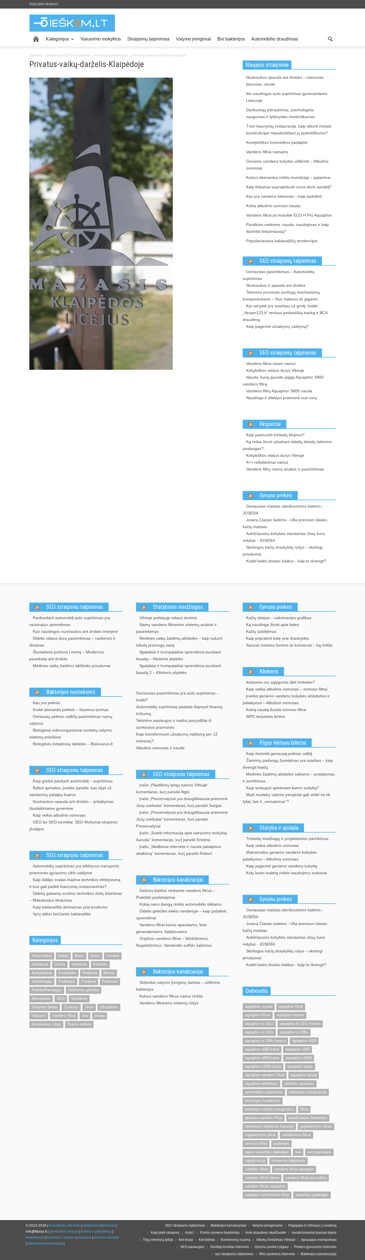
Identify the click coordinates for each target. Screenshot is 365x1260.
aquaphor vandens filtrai (264, 1075)
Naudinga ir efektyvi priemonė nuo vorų (281, 397)
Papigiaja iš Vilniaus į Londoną (312, 1225)
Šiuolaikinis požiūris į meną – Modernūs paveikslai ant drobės (66, 655)
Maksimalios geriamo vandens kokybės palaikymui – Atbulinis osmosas (280, 855)
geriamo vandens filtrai (263, 1118)
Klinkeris (268, 671)
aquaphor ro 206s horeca (265, 1041)
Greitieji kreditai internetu (229, 1247)
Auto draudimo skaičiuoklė (265, 1233)
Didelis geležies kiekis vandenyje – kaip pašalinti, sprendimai (181, 914)
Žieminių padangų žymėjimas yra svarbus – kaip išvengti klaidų (288, 764)
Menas (109, 973)
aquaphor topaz (300, 1066)
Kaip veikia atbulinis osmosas (59, 815)
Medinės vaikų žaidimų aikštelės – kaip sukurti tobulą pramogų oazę (179, 641)
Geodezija (40, 964)
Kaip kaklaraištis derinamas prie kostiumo (70, 907)
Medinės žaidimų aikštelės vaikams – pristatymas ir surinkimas (289, 777)
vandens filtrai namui (262, 1178)
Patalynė (88, 981)
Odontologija (42, 981)
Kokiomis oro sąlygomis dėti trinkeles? (280, 682)
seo (298, 1152)
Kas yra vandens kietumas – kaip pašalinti (284, 196)
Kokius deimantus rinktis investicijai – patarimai (288, 177)
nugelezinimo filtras (316, 1126)
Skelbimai (79, 998)
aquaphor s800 (297, 1049)
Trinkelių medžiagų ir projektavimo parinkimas (287, 838)
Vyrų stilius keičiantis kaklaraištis (62, 914)
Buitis (79, 956)
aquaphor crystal (258, 1006)
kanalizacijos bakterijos (308, 1118)
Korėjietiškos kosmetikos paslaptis (276, 142)
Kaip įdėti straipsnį (44, 4)
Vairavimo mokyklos (100, 39)
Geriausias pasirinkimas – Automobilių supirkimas (279, 275)
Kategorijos (56, 42)
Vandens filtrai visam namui (270, 363)
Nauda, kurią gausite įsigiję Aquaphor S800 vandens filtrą (283, 380)
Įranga (99, 1015)
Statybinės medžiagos (178, 606)
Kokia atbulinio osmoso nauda (273, 205)
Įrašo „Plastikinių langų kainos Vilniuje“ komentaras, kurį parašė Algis (172, 788)
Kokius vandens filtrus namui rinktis (171, 996)
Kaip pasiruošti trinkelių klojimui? (275, 435)
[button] (330, 38)
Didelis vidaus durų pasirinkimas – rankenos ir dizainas (72, 641)
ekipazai (84, 1237)
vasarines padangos (311, 1195)
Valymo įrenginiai (193, 39)
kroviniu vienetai (106, 1237)
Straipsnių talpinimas (148, 39)
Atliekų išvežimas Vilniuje (275, 1240)
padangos (281, 1143)
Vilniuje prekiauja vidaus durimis (168, 617)
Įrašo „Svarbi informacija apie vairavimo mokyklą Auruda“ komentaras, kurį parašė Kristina (181, 836)
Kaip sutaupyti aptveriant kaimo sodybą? (282, 788)
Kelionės (100, 964)
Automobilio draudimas (274, 39)
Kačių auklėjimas (261, 631)
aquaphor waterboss (261, 1083)
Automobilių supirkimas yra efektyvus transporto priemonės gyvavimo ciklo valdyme (74, 869)
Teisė (89, 1007)
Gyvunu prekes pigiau (272, 1247)
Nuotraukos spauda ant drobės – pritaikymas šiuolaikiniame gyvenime (71, 805)
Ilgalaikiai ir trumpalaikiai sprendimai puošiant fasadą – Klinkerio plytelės (178, 655)
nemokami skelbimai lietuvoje (269, 1126)
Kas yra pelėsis (46, 702)
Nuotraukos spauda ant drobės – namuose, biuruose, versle (285, 80)
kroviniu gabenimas (96, 1231)
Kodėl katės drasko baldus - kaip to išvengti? (286, 561)
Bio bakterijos (231, 39)
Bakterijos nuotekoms (70, 691)
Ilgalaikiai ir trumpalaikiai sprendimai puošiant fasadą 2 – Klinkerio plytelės (178, 669)
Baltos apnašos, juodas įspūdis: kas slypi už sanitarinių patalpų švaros (70, 791)
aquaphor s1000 (298, 1058)
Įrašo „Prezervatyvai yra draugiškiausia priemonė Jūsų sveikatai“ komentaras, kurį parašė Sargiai (182, 802)
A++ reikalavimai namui (267, 462)
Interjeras (79, 964)
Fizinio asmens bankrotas (220, 1233)
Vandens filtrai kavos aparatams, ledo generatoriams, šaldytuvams (171, 928)
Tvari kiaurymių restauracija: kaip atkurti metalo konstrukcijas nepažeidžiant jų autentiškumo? (288, 129)
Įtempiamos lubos (46, 1024)
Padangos (66, 981)
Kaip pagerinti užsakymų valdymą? (277, 326)
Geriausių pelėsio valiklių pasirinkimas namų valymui (70, 720)
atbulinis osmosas (299, 1083)
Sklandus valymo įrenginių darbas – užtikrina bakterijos (178, 986)
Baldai (63, 956)
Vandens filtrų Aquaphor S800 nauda (279, 391)
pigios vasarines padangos (267, 1152)
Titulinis (35, 55)
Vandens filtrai (64, 1015)
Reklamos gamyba (83, 990)
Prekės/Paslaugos (47, 990)
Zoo (85, 1015)
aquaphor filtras (257, 1015)
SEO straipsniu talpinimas (74, 606)
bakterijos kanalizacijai (308, 1092)
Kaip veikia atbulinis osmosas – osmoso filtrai (286, 689)
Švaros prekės (79, 1024)
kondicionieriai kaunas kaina (314, 1233)
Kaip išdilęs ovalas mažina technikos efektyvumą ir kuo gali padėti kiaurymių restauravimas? (74, 883)
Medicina (89, 973)
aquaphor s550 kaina (262, 1049)
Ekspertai (270, 424)
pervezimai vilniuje (63, 1231)
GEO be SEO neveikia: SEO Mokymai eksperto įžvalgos (73, 825)
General (112, 956)
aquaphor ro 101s (259, 1023)
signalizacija (255, 1160)
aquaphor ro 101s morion (300, 1023)
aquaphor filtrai (291, 1006)
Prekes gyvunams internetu (315, 1247)
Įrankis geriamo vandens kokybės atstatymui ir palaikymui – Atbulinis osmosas (286, 699)
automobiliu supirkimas (264, 1092)
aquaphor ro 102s (259, 1032)
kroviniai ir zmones (61, 1237)
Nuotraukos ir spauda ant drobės (275, 285)
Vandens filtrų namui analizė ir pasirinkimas (285, 469)
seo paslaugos (319, 1152)
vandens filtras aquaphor (265, 1186)
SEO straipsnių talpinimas (287, 260)
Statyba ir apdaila (278, 827)
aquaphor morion (290, 1015)
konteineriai (35, 1237)
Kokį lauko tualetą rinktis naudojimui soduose (286, 873)
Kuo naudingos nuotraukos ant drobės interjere (75, 631)
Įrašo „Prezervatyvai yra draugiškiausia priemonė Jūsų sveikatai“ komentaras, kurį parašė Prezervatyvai (182, 819)
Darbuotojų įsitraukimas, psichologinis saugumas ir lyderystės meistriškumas (280, 113)
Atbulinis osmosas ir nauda (160, 748)
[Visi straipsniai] (36, 39)
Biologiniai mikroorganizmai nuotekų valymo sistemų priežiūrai (70, 733)
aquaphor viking (304, 1075)
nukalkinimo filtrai (296, 1135)
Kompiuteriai (42, 973)
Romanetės (41, 998)
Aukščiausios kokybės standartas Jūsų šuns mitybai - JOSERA (284, 537)
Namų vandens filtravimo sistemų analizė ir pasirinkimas (176, 628)
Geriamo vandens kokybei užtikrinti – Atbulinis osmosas (287, 164)
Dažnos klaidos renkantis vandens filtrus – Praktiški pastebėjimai (175, 894)
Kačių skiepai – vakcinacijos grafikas (278, 617)
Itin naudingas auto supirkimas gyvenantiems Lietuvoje (286, 97)
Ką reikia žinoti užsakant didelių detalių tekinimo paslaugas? (287, 445)
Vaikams (39, 1015)
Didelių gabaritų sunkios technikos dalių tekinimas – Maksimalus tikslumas (75, 896)
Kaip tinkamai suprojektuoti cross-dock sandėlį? (289, 187)
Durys (95, 956)
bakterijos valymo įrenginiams (269, 1109)
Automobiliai (42, 956)
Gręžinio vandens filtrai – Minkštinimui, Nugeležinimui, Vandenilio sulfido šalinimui (174, 942)
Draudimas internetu (64, 1225)
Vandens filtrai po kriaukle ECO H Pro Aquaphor (289, 215)
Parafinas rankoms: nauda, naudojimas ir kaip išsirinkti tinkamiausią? (287, 228)
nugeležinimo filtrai (260, 1135)
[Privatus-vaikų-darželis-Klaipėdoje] (101, 225)
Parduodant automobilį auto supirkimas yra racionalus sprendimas (69, 621)
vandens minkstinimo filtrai (267, 1195)
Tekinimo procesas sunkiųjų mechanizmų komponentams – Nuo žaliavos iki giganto (281, 295)
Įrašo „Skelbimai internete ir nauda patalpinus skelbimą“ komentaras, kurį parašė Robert (178, 850)
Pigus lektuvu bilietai (282, 742)
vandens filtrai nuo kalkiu (306, 1178)
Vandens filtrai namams (267, 152)
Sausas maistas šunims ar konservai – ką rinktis (289, 645)
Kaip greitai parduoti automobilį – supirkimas (73, 781)
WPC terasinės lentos (265, 716)
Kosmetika (67, 973)
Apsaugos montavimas (318, 1240)
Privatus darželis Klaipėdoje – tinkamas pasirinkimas (87, 55)
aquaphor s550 (304, 1041)
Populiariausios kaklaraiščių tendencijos (281, 241)
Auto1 (189, 1233)
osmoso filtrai (256, 1143)
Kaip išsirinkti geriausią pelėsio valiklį (279, 753)
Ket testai (186, 1240)
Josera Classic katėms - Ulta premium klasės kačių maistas (285, 523)
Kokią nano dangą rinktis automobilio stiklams (180, 904)
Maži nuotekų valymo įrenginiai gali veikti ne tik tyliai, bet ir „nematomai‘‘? (286, 798)
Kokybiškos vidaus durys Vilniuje (275, 370)
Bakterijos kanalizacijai (178, 879)
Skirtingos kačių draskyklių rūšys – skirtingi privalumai (283, 550)
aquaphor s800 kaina (262, 1058)
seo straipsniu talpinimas (234, 1254)
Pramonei (110, 981)
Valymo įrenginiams (267, 1225)
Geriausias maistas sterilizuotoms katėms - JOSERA (283, 509)
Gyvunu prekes (275, 495)
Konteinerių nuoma (235, 1240)
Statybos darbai (45, 1007)
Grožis (59, 964)
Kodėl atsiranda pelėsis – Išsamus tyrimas (71, 709)
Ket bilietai (207, 1240)
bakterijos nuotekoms (262, 1101)
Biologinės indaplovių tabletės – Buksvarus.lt (73, 744)
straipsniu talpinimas (288, 1160)
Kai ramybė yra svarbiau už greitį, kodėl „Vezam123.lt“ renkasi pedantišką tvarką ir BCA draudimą (285, 313)
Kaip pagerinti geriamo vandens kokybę (281, 866)
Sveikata (71, 1007)
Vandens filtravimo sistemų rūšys (168, 1003)
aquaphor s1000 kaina (263, 1066)
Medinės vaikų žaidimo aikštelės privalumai (71, 665)
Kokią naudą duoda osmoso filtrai (276, 709)
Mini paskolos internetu (277, 1254)
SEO (61, 998)
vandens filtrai (256, 1169)
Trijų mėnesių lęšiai (158, 1240)
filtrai (304, 1109)
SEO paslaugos (192, 1247)
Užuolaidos (109, 1007)
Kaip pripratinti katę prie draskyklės (277, 638)
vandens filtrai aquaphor (294, 1169)
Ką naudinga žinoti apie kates (272, 624)
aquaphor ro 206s (294, 1032)
